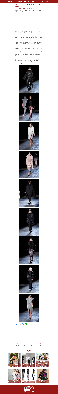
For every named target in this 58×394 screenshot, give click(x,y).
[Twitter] (27, 386)
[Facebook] (25, 386)
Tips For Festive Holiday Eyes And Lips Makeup (21, 346)
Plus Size (24, 1)
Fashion (20, 1)
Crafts (46, 1)
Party (39, 1)
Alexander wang (18, 63)
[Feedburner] (32, 386)
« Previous (18, 344)
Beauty (29, 1)
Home (20, 8)
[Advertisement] (29, 21)
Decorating (34, 1)
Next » (41, 344)
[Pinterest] (31, 386)
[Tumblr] (29, 386)
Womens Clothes (24, 8)
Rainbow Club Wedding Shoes (37, 346)
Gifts (43, 1)
